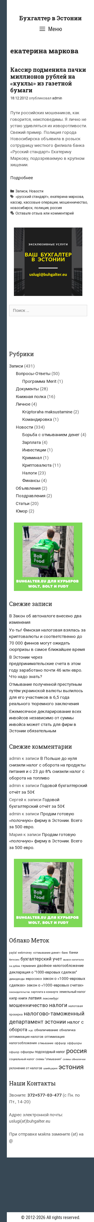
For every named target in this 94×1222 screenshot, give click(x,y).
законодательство (19, 992)
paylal (13, 952)
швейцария (50, 1068)
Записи (21, 191)
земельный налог (72, 992)
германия (28, 966)
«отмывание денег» (46, 952)
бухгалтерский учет (41, 959)
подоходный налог (50, 1052)
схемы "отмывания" (49, 1059)
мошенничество (73, 202)
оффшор (60, 1043)
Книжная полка (31, 396)
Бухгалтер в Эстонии (50, 18)
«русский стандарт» (32, 196)
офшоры (27, 1052)
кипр (13, 998)
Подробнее (21, 177)
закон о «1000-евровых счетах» (55, 985)
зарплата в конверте (44, 992)
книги (22, 998)
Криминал (32, 457)
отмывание (45, 1043)
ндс (31, 1030)
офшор (14, 1052)
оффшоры (74, 1043)
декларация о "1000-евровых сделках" (43, 972)
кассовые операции (41, 202)
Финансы (31, 480)
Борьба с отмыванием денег (51, 434)
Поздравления (30, 495)
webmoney (25, 952)
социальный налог (21, 1059)
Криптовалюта (37, 465)
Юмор (22, 511)
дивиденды (17, 979)
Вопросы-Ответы (33, 373)
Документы (27, 388)
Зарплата (31, 442)
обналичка (67, 1030)
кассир (16, 202)
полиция (41, 208)
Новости (36, 191)
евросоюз (34, 979)
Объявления (28, 488)
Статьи (22, 503)
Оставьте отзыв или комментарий (45, 213)
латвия (35, 998)
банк (65, 952)
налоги (58, 1005)
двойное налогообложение (60, 965)
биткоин (14, 959)
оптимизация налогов (26, 1037)
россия (56, 208)
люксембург (51, 998)
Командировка (37, 419)
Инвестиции (34, 450)
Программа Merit (39, 381)
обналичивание (46, 1030)
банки (73, 952)
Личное (23, 404)
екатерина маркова (66, 196)
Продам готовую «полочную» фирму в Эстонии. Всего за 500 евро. (45, 820)
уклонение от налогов (25, 1068)
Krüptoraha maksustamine (47, 411)
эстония (71, 1067)
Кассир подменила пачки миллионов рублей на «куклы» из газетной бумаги (48, 80)
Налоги (29, 473)
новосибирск (21, 208)
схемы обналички (74, 1059)
